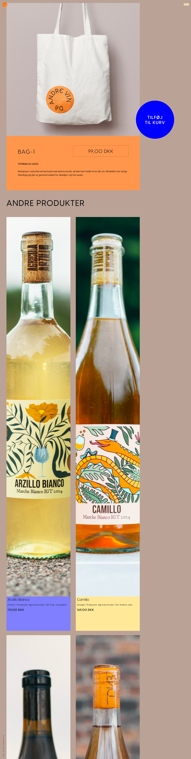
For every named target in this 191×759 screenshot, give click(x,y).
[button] (186, 4)
